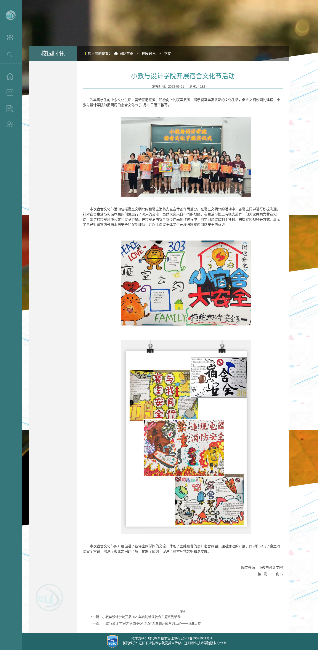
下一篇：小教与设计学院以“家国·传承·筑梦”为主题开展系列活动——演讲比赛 (145, 623)
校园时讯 (149, 53)
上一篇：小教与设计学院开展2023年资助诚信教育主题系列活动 (135, 617)
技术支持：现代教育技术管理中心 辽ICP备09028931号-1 (172, 638)
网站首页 (126, 53)
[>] (11, 76)
